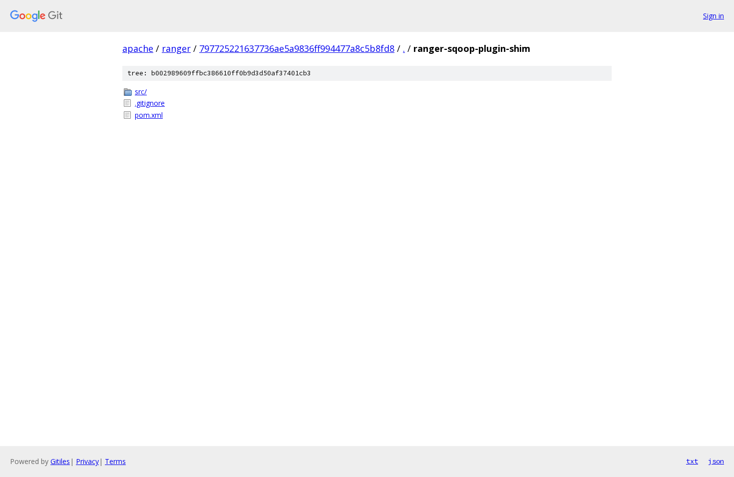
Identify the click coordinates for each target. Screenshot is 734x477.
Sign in (713, 15)
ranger (176, 48)
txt (692, 461)
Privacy (87, 461)
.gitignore (150, 103)
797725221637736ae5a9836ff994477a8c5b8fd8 (296, 48)
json (716, 461)
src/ (141, 91)
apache (137, 48)
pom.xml (149, 115)
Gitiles (60, 461)
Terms (115, 461)
